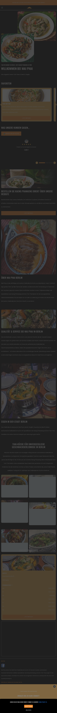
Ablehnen (28, 710)
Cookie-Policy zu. (42, 702)
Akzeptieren (28, 706)
